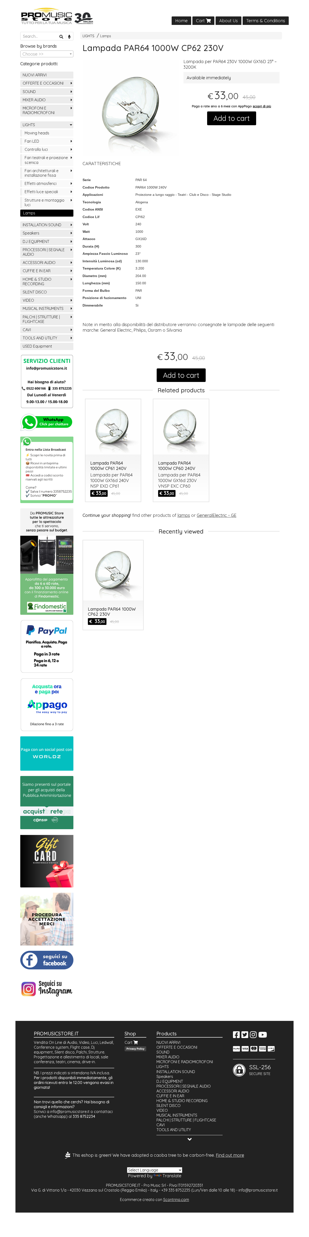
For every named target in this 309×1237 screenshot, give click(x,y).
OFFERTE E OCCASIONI (43, 83)
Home (181, 20)
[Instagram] (253, 1036)
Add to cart (231, 118)
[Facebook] (236, 1036)
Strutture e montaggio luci (44, 202)
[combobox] (46, 54)
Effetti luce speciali (41, 191)
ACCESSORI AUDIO (39, 262)
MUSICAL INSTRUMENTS (43, 308)
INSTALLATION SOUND (42, 224)
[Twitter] (244, 1036)
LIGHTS (88, 36)
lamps (183, 515)
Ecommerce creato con (154, 1199)
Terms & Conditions (265, 20)
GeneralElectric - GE (216, 515)
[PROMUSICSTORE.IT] (154, 16)
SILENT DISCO (35, 292)
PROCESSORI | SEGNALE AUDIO (44, 252)
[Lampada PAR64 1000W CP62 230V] (131, 108)
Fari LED (32, 141)
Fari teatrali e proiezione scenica (46, 160)
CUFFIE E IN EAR (36, 270)
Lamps (105, 36)
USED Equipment (37, 346)
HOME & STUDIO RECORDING (37, 281)
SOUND (29, 91)
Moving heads (37, 133)
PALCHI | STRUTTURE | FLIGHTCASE (41, 319)
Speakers (31, 233)
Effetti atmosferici (40, 183)
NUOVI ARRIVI (35, 75)
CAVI (27, 329)
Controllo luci (36, 149)
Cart (201, 20)
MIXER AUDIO (34, 99)
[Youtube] (262, 1036)
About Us (228, 20)
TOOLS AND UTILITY (40, 338)
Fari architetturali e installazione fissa (41, 173)
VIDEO (28, 300)
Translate (171, 1175)
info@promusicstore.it (70, 1111)
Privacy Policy (135, 1048)
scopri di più (262, 106)
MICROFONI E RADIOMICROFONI (39, 110)
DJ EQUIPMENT (36, 241)
